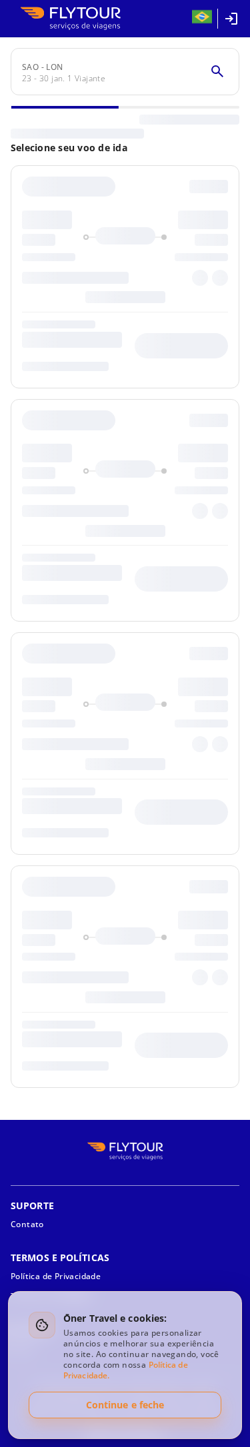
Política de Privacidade (56, 1276)
